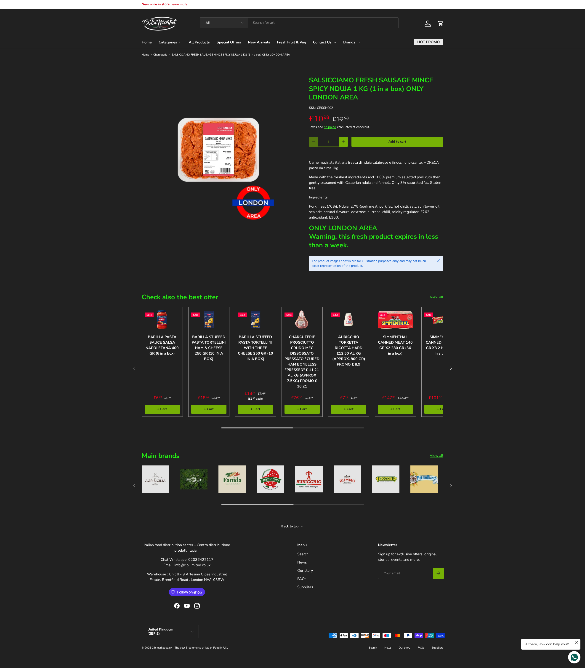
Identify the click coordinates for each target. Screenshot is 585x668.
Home (147, 42)
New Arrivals (259, 42)
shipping (330, 127)
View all (436, 297)
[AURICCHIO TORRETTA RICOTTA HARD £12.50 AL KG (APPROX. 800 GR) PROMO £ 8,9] (348, 320)
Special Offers (229, 42)
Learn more (178, 4)
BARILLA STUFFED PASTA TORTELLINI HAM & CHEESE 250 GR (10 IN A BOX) (209, 347)
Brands (349, 42)
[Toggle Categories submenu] (180, 42)
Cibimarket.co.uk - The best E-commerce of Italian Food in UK (189, 647)
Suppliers (305, 587)
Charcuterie (160, 54)
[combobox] (299, 22)
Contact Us (322, 42)
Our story (305, 570)
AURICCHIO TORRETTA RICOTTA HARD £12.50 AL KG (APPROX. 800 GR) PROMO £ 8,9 (348, 350)
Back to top (290, 526)
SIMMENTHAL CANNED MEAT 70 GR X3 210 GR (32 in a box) (442, 345)
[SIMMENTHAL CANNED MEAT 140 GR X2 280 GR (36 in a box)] (395, 320)
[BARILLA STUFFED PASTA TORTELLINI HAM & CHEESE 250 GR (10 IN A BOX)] (208, 320)
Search (302, 554)
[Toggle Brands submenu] (358, 42)
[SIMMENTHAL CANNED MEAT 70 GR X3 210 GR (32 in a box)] (442, 320)
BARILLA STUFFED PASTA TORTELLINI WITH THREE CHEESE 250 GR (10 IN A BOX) (255, 347)
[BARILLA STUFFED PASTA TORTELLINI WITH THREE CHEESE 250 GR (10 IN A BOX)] (255, 320)
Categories (168, 42)
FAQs (301, 578)
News (302, 562)
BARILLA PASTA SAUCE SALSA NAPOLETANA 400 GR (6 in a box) (162, 345)
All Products (199, 42)
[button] (441, 24)
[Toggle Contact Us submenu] (335, 42)
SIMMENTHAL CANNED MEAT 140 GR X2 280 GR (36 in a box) (395, 345)
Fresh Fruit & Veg (291, 42)
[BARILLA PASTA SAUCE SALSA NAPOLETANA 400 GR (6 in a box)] (162, 320)
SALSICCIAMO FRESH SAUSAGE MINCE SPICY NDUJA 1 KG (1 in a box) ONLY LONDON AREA (231, 54)
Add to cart (397, 141)
